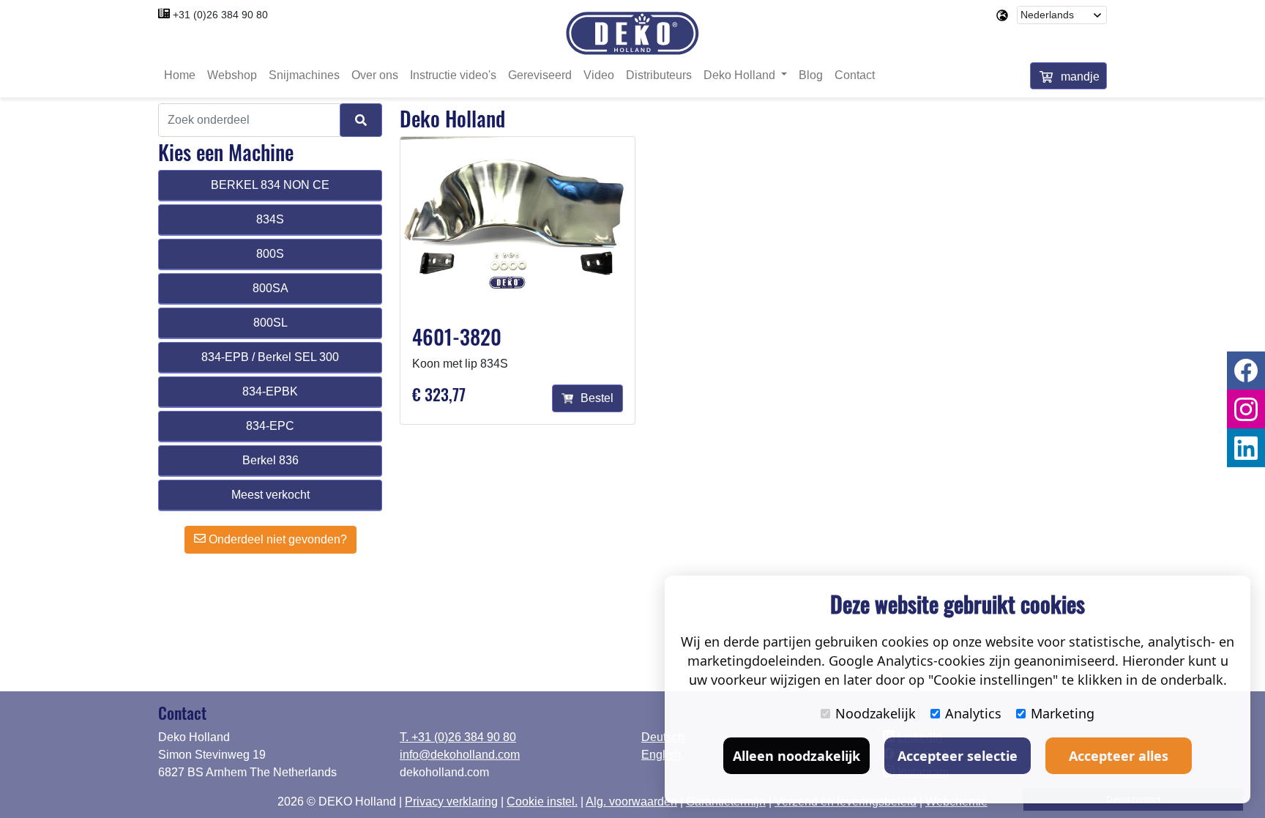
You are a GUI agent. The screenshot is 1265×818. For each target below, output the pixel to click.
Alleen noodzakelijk (796, 756)
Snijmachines (304, 75)
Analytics (973, 713)
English (661, 754)
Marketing (1062, 713)
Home (179, 75)
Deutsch (662, 737)
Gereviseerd (540, 75)
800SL (270, 322)
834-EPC (270, 426)
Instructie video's (453, 75)
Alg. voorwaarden (631, 801)
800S (270, 254)
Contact (855, 75)
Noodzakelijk (875, 713)
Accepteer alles (1118, 756)
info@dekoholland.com (460, 754)
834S (270, 219)
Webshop (232, 75)
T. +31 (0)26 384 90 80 (458, 737)
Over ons (374, 75)
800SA (270, 288)
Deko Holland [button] (741, 75)
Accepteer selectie (958, 756)
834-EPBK (270, 391)
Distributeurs (659, 75)
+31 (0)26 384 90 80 (220, 15)
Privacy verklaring (451, 801)
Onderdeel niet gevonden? (276, 539)
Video (598, 75)
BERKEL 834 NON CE (270, 185)
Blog (811, 75)
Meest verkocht (270, 494)
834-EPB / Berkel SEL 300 (270, 357)
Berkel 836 (270, 460)
